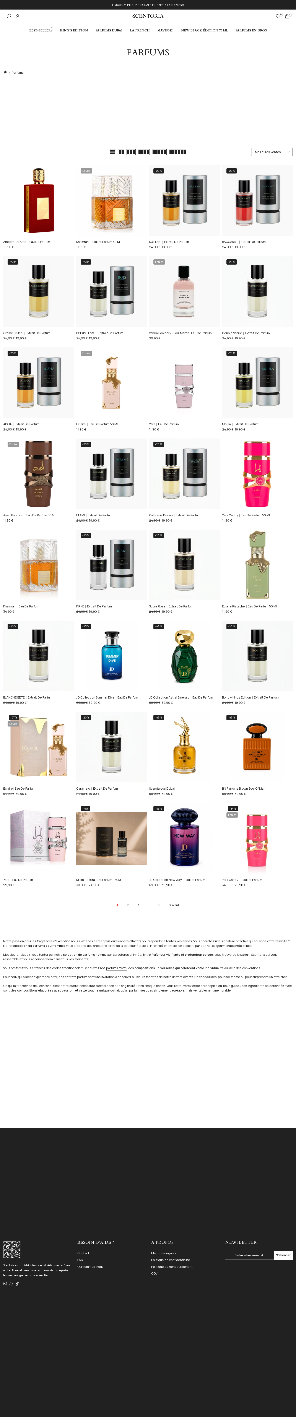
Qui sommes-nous (90, 1267)
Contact (83, 1253)
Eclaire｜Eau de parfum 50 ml (97, 424)
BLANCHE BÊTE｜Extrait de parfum (27, 697)
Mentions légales (163, 1253)
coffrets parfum (76, 977)
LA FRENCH (140, 30)
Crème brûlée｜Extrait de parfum (26, 333)
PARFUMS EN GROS (251, 30)
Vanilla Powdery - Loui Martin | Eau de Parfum (180, 333)
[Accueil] (5, 72)
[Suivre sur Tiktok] (17, 1283)
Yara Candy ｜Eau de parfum (242, 880)
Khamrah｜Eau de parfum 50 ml (98, 242)
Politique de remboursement (172, 1267)
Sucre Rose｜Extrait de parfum (171, 606)
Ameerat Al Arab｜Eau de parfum (26, 242)
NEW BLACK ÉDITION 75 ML (204, 30)
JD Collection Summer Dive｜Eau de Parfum (107, 697)
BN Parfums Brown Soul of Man (243, 788)
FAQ (80, 1260)
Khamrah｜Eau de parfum (21, 606)
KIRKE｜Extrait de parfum (94, 606)
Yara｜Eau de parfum (164, 424)
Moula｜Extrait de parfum (240, 424)
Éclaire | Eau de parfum (19, 788)
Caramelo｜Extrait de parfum (97, 788)
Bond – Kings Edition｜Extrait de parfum (250, 697)
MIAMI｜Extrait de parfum (94, 515)
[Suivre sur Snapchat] (11, 1283)
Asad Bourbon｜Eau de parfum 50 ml (29, 515)
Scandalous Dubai (162, 788)
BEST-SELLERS (42, 30)
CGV (154, 1273)
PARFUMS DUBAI (109, 30)
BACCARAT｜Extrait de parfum (244, 242)
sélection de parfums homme (85, 954)
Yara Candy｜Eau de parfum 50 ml (246, 515)
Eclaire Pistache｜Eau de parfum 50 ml (249, 606)
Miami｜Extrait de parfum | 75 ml (99, 880)
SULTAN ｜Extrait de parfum (169, 242)
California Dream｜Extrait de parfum (174, 515)
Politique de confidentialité (170, 1260)
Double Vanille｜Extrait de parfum (246, 333)
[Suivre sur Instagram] (5, 1283)
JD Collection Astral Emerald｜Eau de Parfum (181, 697)
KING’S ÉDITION (74, 30)
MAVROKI (165, 30)
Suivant (174, 905)
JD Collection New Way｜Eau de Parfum (177, 880)
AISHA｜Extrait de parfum (21, 424)
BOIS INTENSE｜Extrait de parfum (99, 333)
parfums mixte (116, 968)
